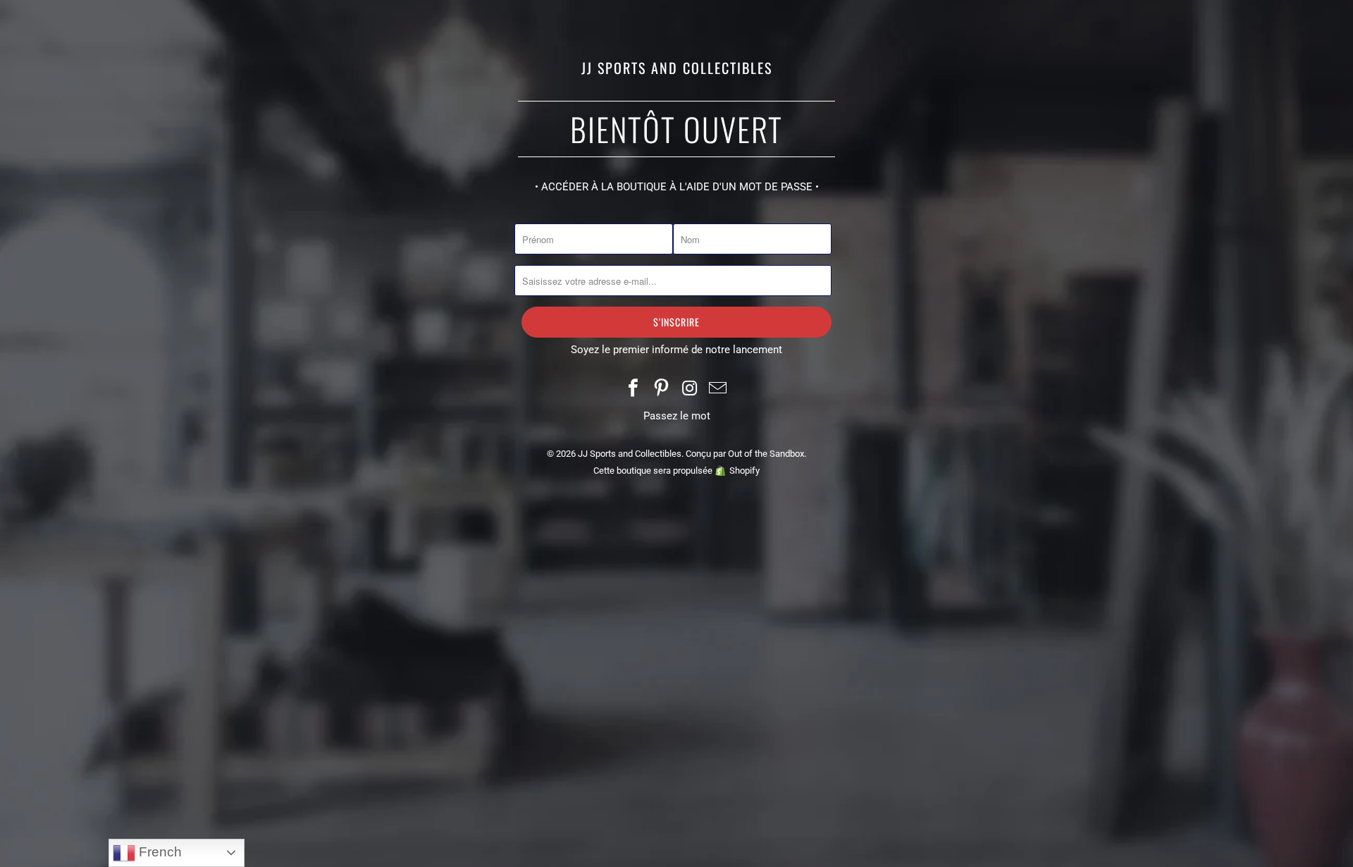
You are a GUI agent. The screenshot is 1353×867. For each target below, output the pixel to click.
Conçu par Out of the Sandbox (745, 453)
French (158, 851)
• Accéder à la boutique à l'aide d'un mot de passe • (677, 186)
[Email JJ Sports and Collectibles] (718, 389)
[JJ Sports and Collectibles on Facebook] (634, 389)
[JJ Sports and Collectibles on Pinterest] (662, 389)
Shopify (744, 470)
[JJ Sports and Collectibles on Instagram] (690, 389)
